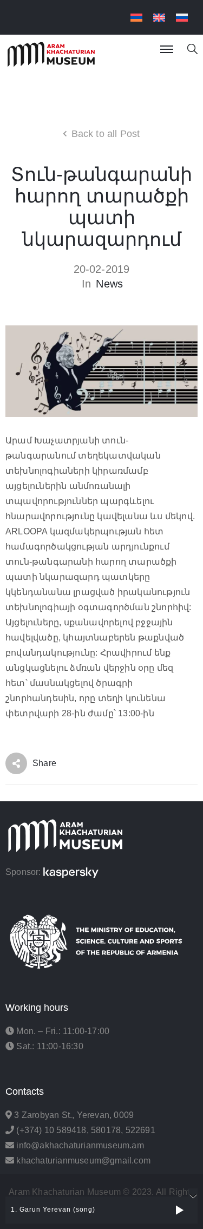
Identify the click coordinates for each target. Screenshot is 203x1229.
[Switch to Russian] (182, 17)
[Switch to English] (159, 17)
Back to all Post (105, 133)
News (109, 284)
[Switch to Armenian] (136, 17)
